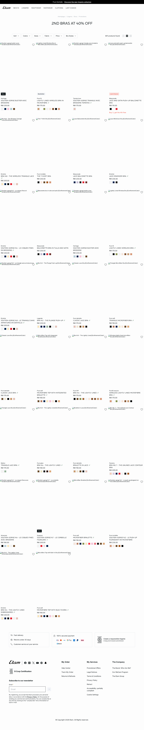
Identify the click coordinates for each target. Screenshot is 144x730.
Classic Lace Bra (81, 320)
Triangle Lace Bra (9, 465)
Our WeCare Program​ (120, 672)
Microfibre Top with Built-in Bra (52, 610)
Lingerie (69, 16)
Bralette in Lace (81, 465)
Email (11, 684)
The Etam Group (118, 676)
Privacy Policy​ (92, 680)
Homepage (61, 16)
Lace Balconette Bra (82, 176)
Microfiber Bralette (82, 537)
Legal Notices (92, 672)
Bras (75, 16)
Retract (89, 684)
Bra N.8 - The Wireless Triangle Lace (17, 176)
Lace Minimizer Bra (118, 176)
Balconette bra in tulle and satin (52, 248)
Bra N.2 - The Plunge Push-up (50, 320)
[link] (16, 8)
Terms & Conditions (94, 676)
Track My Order (67, 672)
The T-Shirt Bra (44, 176)
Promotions (82, 16)
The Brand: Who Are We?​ (121, 668)
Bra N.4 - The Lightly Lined (85, 393)
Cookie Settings (92, 695)
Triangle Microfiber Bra (120, 320)
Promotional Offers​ (93, 668)
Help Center (66, 668)
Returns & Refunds (68, 676)
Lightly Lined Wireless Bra (121, 248)
